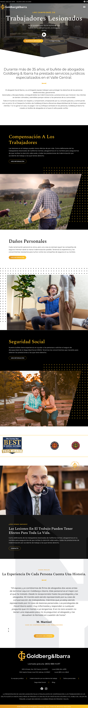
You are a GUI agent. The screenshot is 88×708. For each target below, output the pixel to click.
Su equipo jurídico (17, 678)
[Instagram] (87, 1)
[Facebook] (84, 1)
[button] (84, 7)
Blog (53, 682)
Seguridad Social (40, 682)
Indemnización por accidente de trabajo (43, 678)
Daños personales (69, 678)
